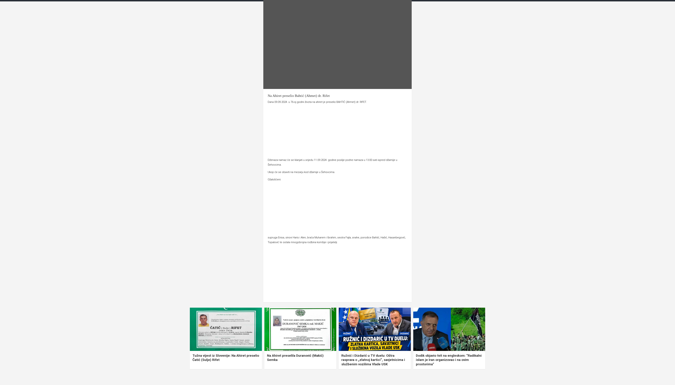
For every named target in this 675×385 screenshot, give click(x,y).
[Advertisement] (337, 131)
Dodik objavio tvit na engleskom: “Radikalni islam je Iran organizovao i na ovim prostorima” (449, 360)
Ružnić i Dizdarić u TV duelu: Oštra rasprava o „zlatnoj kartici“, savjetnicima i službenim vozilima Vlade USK (373, 360)
